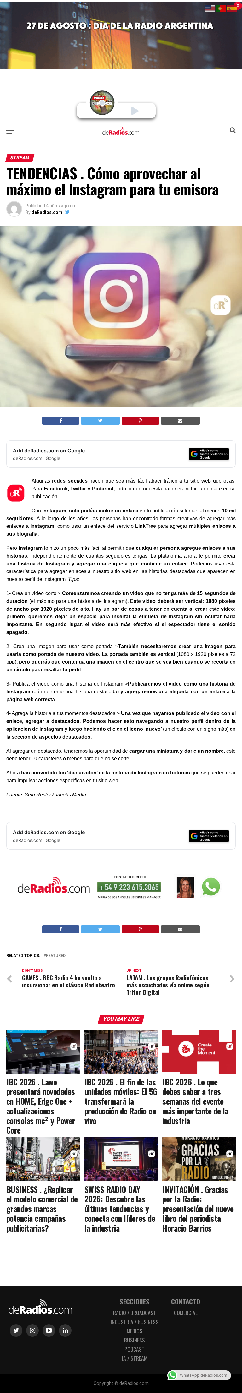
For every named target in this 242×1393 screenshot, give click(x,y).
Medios (134, 1331)
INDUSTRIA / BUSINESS (134, 1322)
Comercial (186, 1312)
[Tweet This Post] (100, 421)
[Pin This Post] (140, 421)
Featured (56, 956)
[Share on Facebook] (60, 421)
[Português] (221, 8)
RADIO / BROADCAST (134, 1312)
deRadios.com (47, 212)
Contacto (185, 1301)
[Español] (232, 8)
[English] (210, 8)
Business (134, 1340)
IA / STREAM (134, 1358)
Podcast (134, 1349)
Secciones (134, 1301)
